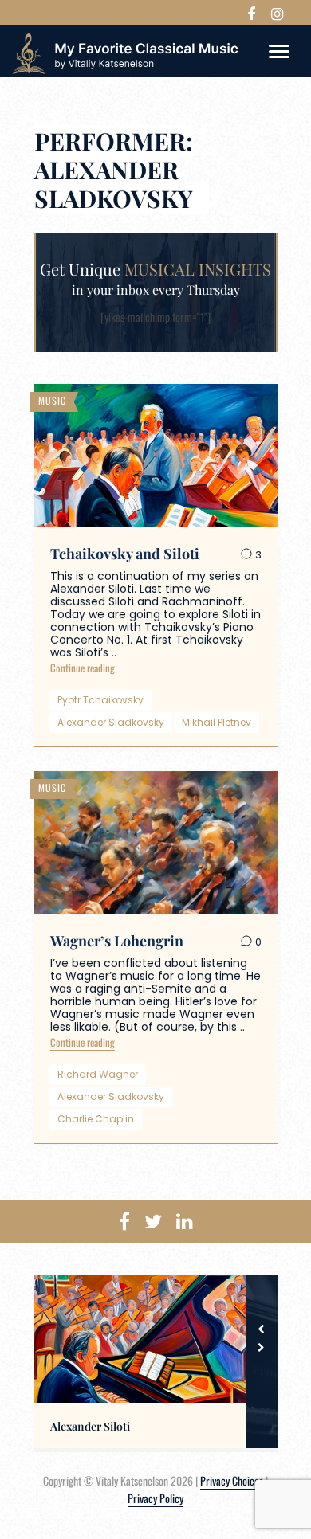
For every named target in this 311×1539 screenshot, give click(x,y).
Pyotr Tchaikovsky (100, 700)
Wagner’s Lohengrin (116, 941)
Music (52, 400)
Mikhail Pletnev (216, 722)
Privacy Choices (231, 1480)
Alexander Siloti (90, 1427)
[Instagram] (277, 12)
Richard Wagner (97, 1074)
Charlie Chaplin (95, 1119)
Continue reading (82, 668)
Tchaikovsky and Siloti (124, 554)
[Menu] (279, 51)
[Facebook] (251, 12)
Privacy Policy (155, 1498)
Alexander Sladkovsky (110, 722)
